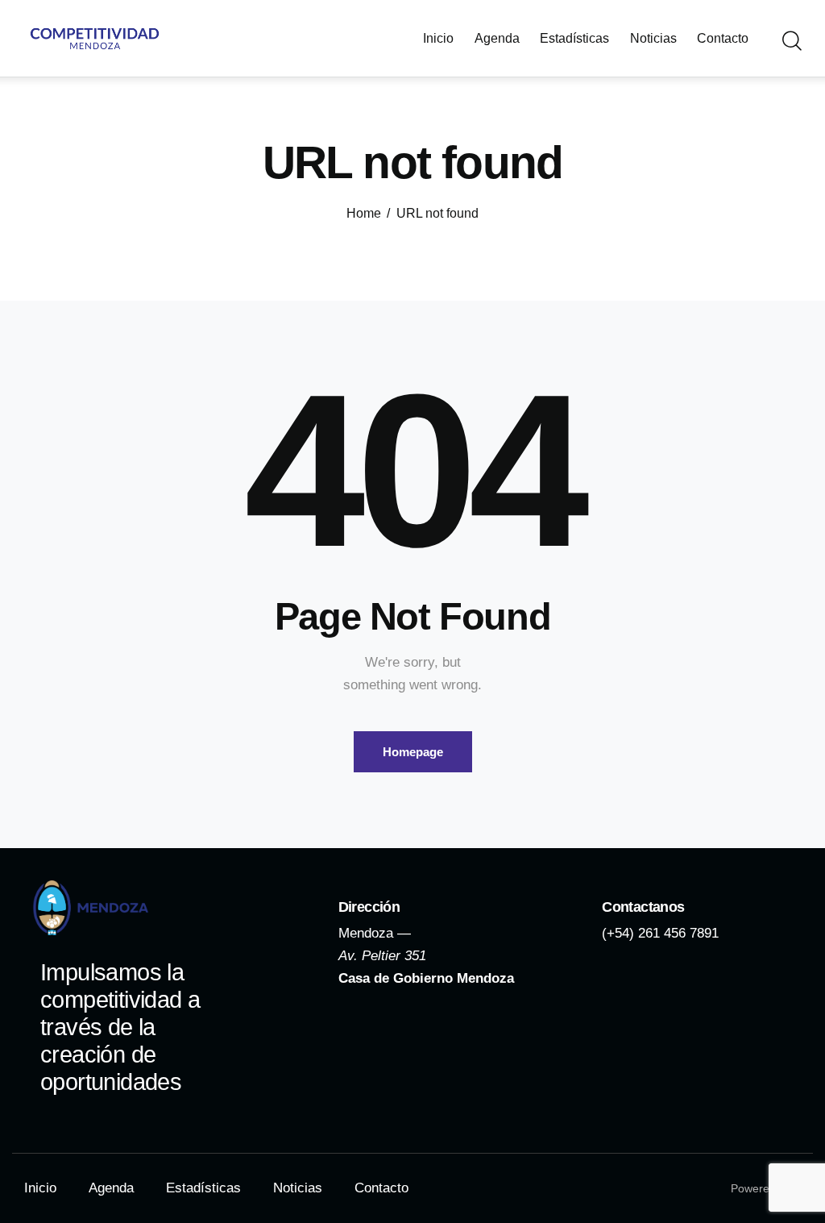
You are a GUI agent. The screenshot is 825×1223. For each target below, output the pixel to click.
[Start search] (791, 41)
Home (363, 213)
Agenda (111, 1188)
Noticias (297, 1188)
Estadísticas (203, 1188)
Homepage (413, 752)
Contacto (381, 1188)
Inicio (40, 1188)
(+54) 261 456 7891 (660, 933)
